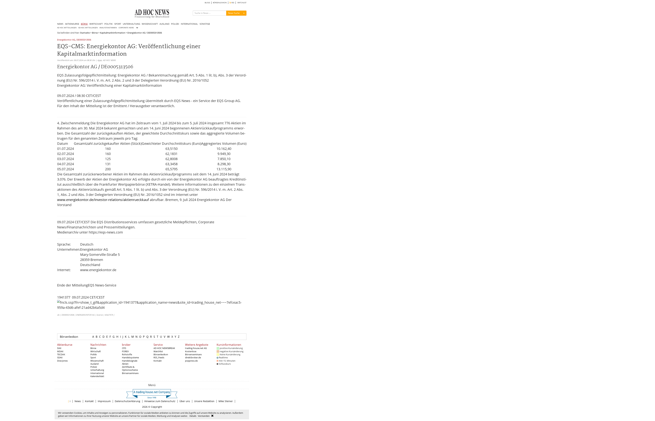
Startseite (85, 32)
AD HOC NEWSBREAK (164, 348)
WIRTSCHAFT (96, 23)
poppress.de (191, 360)
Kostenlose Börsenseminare (193, 353)
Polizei (93, 366)
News (78, 401)
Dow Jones (62, 360)
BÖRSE (84, 23)
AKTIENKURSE (72, 23)
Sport (93, 357)
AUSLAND (164, 23)
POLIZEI (175, 23)
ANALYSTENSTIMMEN (108, 28)
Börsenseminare (130, 373)
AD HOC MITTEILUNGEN (67, 28)
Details (193, 415)
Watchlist (158, 351)
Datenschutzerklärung (127, 401)
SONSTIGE (205, 23)
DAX (59, 348)
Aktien (125, 363)
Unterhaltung (97, 369)
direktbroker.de (193, 357)
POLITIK (108, 23)
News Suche (234, 13)
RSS (232, 3)
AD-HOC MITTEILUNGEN (88, 28)
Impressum (104, 401)
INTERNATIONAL (189, 23)
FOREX (125, 351)
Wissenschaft (97, 360)
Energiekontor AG (66, 40)
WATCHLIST (241, 3)
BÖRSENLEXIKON (220, 3)
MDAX (60, 351)
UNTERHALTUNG (131, 23)
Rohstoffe (127, 354)
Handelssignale (129, 360)
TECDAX (61, 354)
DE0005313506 (83, 40)
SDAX (60, 357)
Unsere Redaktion (204, 401)
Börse (95, 32)
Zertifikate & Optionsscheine (130, 368)
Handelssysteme (130, 357)
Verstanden (204, 415)
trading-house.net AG (196, 348)
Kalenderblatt (97, 376)
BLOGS (207, 3)
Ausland (94, 363)
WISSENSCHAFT (150, 23)
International (97, 373)
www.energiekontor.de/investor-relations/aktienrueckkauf (103, 199)
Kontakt (158, 360)
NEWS (60, 23)
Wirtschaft (95, 351)
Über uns (184, 401)
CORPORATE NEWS (126, 28)
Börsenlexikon (69, 337)
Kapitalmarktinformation (112, 32)
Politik (93, 354)
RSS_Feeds (159, 357)
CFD (124, 348)
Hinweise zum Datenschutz (159, 401)
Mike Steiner (226, 401)
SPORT (117, 23)
